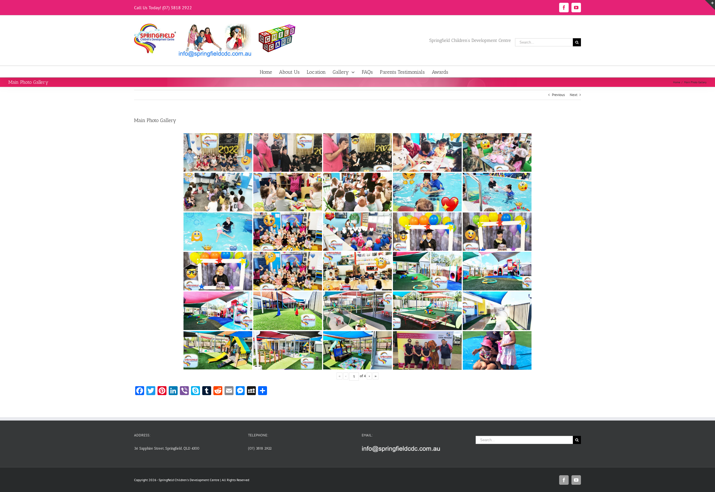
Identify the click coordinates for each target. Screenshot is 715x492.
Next (573, 94)
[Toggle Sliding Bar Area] (710, 5)
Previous (558, 94)
